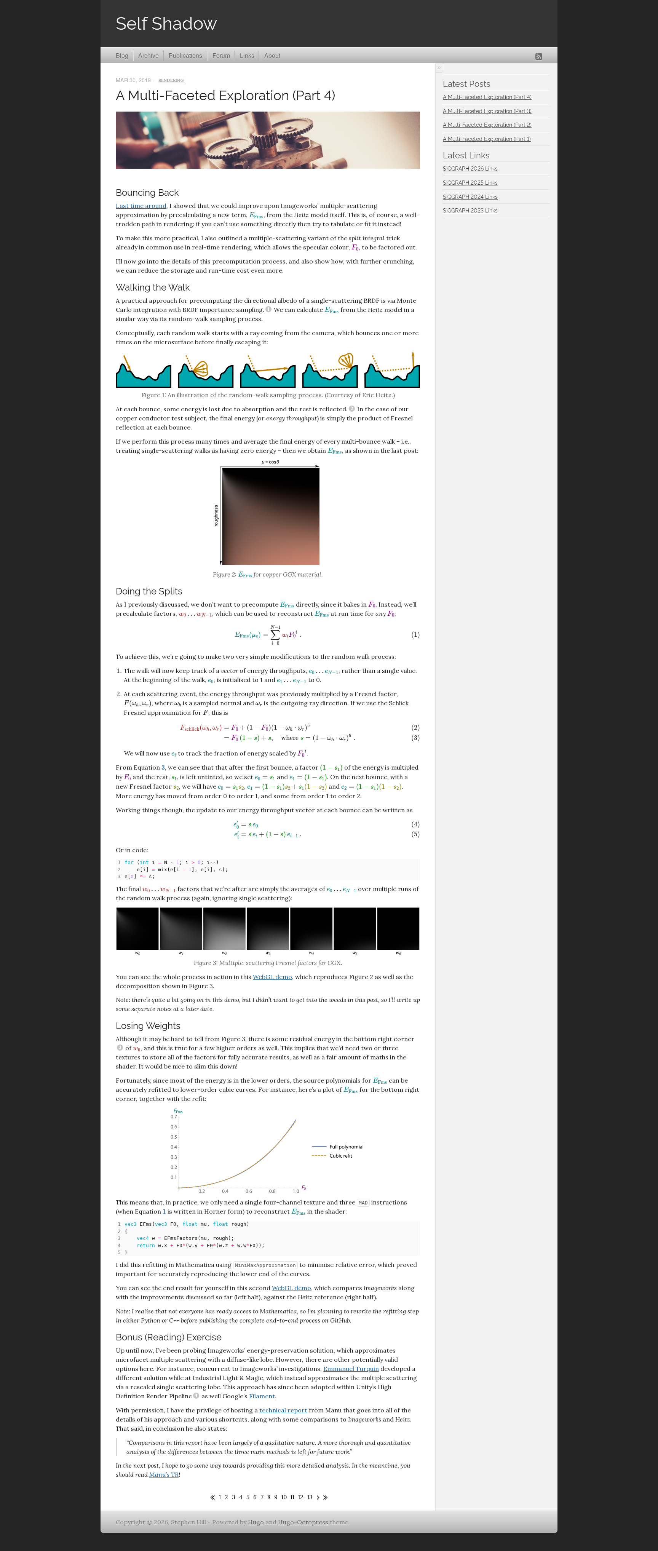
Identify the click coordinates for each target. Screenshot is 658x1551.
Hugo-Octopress (303, 1522)
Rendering (171, 80)
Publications (185, 55)
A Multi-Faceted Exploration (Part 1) (487, 138)
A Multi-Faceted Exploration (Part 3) (487, 110)
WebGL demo (272, 977)
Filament (262, 1396)
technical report (283, 1410)
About (272, 55)
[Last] (324, 1497)
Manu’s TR (164, 1474)
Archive (148, 55)
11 (292, 1497)
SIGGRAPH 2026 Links (470, 168)
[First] (211, 1497)
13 (310, 1497)
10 (284, 1497)
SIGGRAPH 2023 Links (470, 210)
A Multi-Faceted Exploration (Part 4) (225, 94)
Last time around (141, 205)
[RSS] (538, 56)
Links (247, 55)
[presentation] (256, 215)
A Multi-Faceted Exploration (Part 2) (487, 124)
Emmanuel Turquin (351, 1368)
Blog (122, 55)
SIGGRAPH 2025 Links (470, 182)
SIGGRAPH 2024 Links (470, 196)
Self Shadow (166, 22)
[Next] (316, 1497)
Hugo (256, 1522)
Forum (221, 55)
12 (300, 1497)
